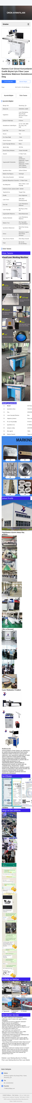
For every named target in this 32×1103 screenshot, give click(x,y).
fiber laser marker (24, 1060)
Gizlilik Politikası (7, 1095)
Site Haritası (15, 1095)
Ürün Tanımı (23, 95)
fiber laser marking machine (10, 1060)
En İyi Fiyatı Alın (9, 81)
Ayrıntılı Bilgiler (8, 95)
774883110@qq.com (9, 1088)
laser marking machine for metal (17, 1058)
